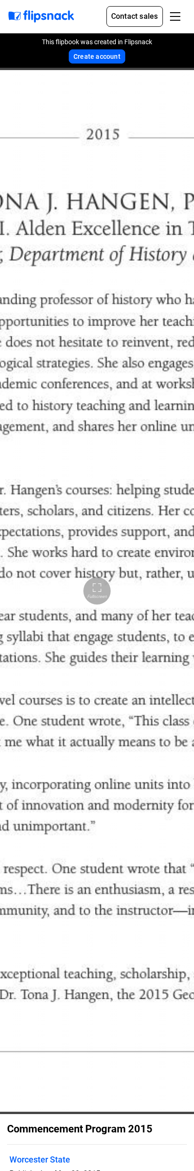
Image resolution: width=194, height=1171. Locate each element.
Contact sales (134, 16)
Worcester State (39, 1159)
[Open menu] (175, 16)
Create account (97, 56)
